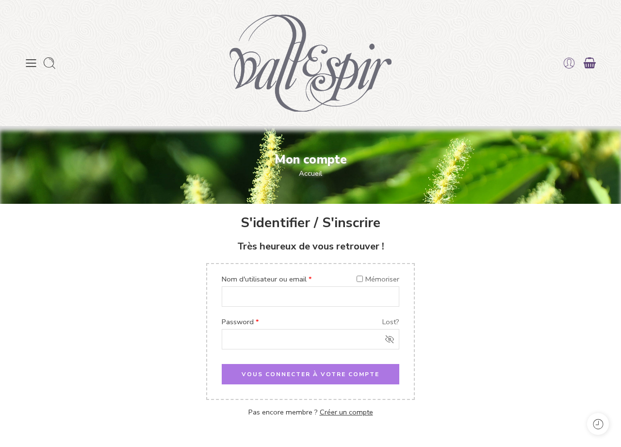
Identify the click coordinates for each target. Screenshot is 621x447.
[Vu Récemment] (598, 424)
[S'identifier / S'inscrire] (569, 63)
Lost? (390, 322)
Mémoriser (382, 279)
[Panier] (590, 63)
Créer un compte (346, 412)
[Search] (49, 63)
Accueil (310, 173)
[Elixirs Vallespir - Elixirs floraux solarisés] (310, 63)
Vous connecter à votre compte (310, 374)
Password (240, 322)
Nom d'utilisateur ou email (267, 279)
